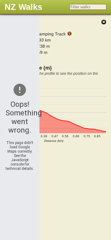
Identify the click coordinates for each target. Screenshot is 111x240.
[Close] (103, 22)
